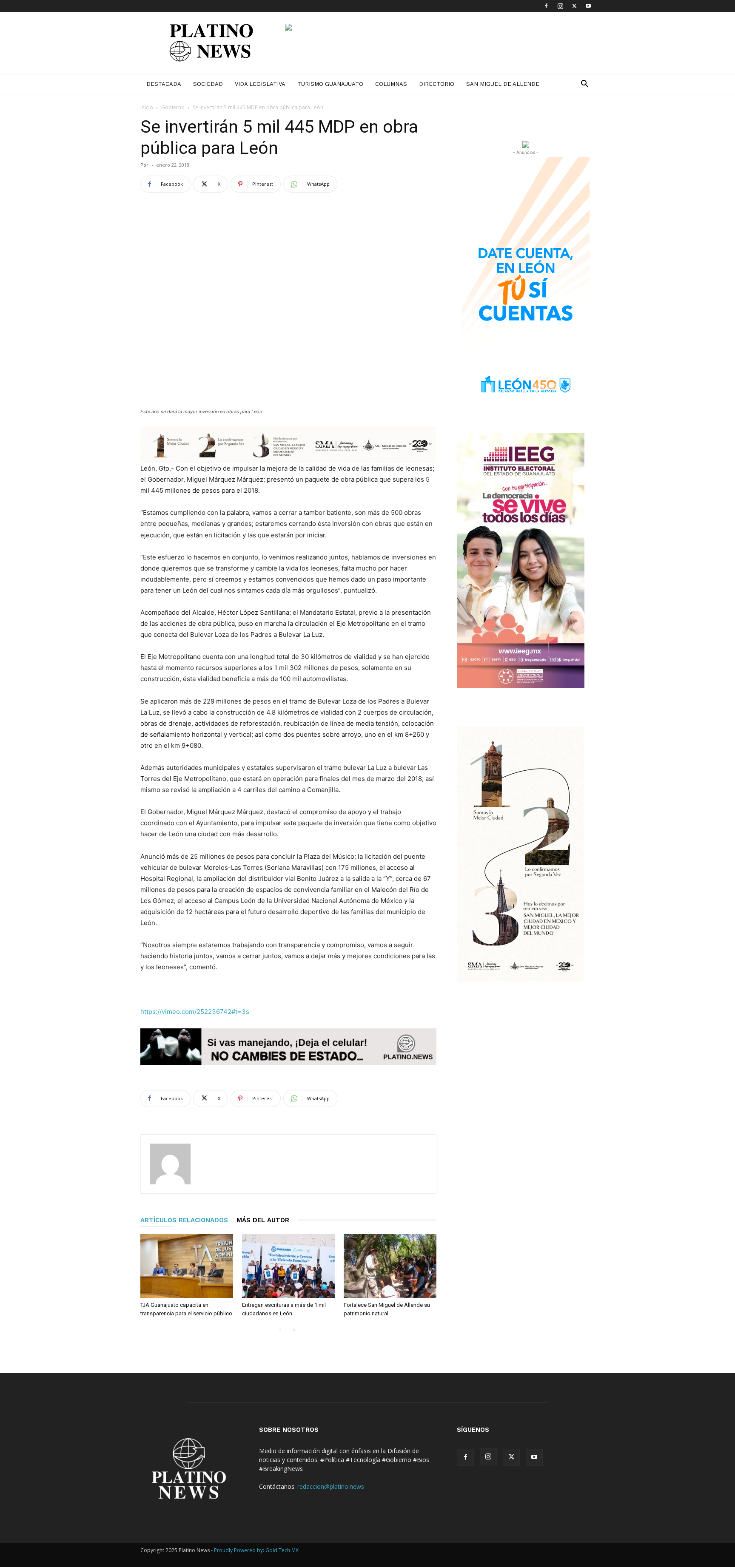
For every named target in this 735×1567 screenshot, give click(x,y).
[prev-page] (280, 1330)
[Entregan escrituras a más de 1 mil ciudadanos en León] (288, 1266)
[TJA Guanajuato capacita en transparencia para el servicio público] (186, 1266)
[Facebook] (546, 6)
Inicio (146, 107)
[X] (574, 6)
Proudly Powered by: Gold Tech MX (256, 1550)
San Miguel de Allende (502, 84)
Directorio (436, 84)
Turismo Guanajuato (330, 84)
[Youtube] (588, 6)
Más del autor (262, 1220)
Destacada (163, 84)
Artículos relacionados (184, 1220)
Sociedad (208, 84)
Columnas (391, 84)
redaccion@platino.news (330, 1486)
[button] (584, 85)
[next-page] (293, 1330)
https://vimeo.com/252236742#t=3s (194, 1012)
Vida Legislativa (260, 84)
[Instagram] (560, 6)
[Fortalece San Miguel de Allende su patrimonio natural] (390, 1266)
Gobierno (173, 107)
